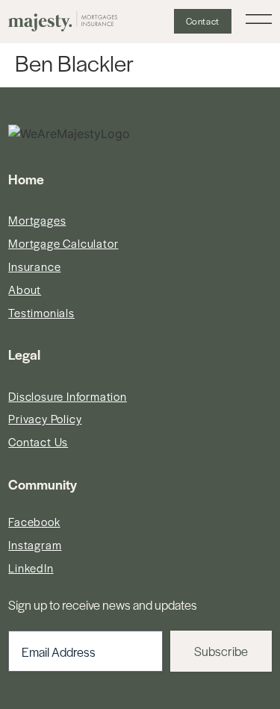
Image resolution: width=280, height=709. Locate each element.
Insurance (34, 266)
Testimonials (41, 312)
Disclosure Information (67, 396)
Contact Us (38, 441)
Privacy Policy (44, 418)
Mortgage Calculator (63, 243)
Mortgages (37, 220)
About (24, 289)
